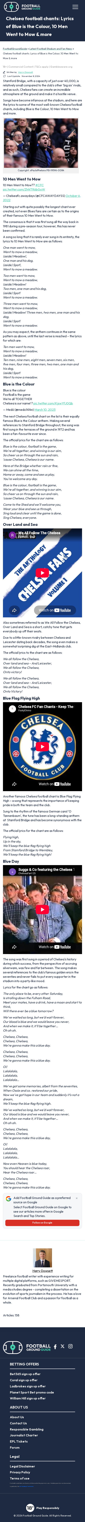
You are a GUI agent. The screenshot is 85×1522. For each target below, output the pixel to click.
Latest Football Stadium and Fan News (50, 48)
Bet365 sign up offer (25, 1374)
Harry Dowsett (25, 72)
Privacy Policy (20, 1472)
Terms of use (19, 1478)
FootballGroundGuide (15, 48)
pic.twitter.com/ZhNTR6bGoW (24, 189)
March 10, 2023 (45, 410)
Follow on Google (42, 1222)
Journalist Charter (24, 1435)
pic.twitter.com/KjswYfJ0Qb (53, 403)
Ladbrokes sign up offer (28, 1386)
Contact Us (18, 1423)
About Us (17, 1417)
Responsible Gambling (26, 1429)
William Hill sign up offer (28, 1398)
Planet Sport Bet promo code (32, 1392)
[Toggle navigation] (75, 7)
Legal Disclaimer (22, 1466)
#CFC (39, 185)
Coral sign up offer (24, 1380)
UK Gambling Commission (27, 1486)
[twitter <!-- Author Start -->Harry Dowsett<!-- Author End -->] (5, 1309)
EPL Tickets (19, 1441)
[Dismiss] (76, 1198)
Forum (15, 1447)
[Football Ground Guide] (22, 7)
